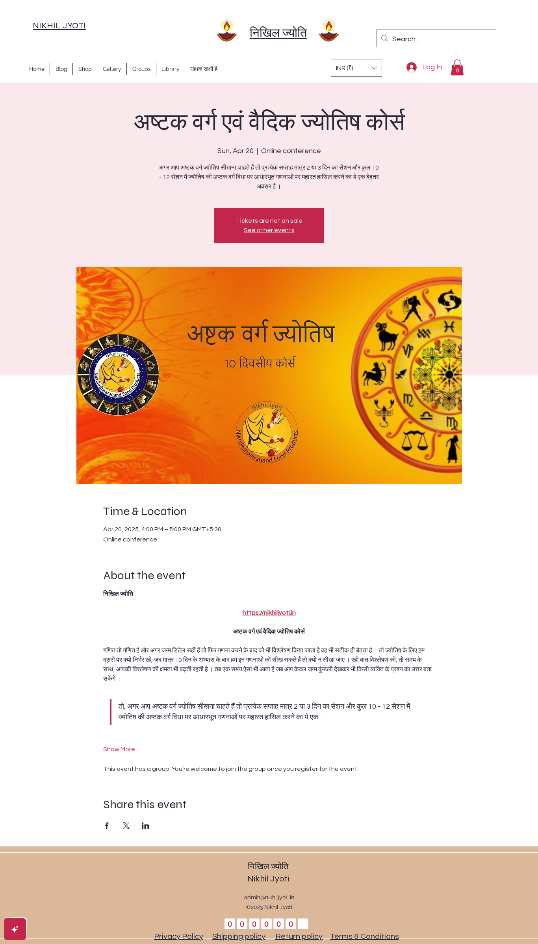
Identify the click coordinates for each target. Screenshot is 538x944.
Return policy (299, 936)
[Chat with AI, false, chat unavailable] (15, 929)
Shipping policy (238, 936)
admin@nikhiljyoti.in (269, 897)
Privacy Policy (178, 936)
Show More (119, 749)
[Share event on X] (126, 825)
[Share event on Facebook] (107, 825)
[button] (356, 68)
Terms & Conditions (364, 936)
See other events (269, 230)
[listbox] (356, 68)
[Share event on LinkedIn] (145, 825)
